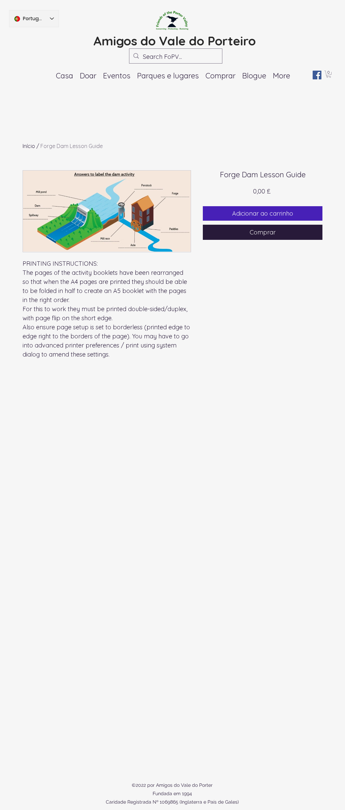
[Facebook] (317, 75)
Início (29, 146)
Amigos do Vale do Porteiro (174, 40)
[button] (117, 76)
